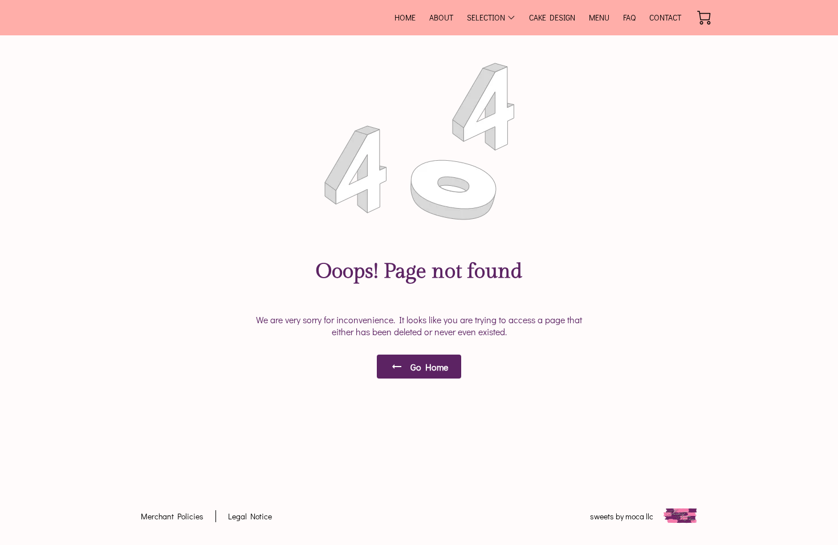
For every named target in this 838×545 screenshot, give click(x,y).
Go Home (429, 367)
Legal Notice (250, 516)
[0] (704, 18)
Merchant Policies (172, 516)
